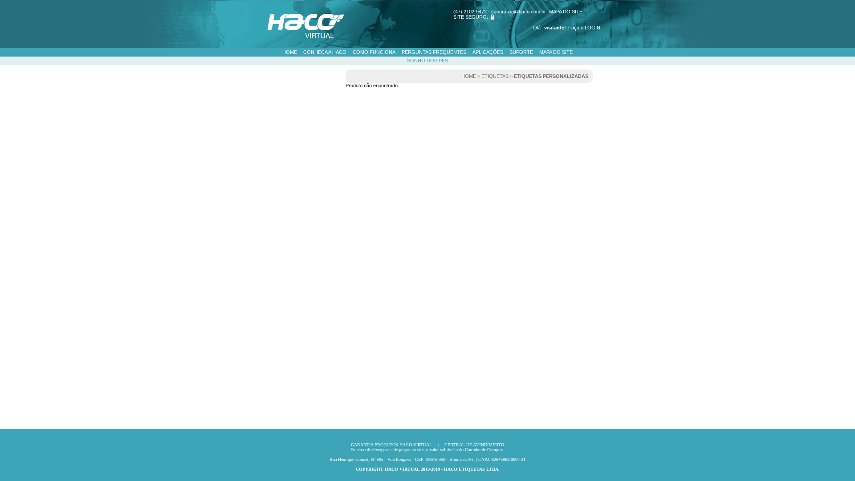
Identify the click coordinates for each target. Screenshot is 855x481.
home (468, 76)
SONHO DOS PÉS (427, 60)
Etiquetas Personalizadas (551, 76)
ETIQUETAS (495, 76)
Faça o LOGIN (584, 27)
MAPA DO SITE (565, 11)
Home (289, 52)
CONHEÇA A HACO (324, 52)
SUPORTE (521, 52)
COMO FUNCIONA (374, 52)
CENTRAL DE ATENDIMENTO (474, 444)
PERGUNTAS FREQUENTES (434, 52)
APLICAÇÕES (487, 52)
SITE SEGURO (470, 17)
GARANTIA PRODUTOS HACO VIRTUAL (391, 444)
